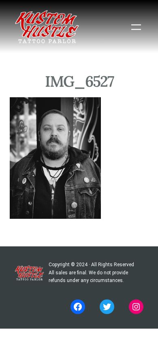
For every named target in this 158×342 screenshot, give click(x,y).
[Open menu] (136, 27)
